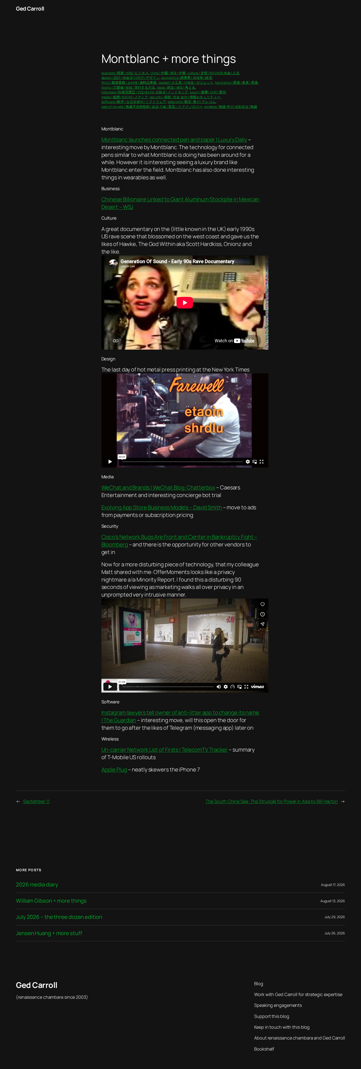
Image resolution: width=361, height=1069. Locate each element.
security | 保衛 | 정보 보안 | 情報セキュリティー (185, 97)
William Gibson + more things (51, 901)
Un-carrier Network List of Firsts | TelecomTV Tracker (164, 749)
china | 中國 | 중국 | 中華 (168, 73)
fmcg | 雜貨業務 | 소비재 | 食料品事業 (129, 82)
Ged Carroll (30, 8)
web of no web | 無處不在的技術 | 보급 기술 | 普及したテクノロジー (152, 106)
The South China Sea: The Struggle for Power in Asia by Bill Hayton (272, 801)
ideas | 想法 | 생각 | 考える (176, 87)
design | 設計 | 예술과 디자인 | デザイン (130, 77)
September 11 (36, 801)
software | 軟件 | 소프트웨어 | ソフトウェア (133, 101)
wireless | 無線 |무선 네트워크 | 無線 (230, 106)
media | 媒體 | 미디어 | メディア (124, 97)
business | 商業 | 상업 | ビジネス (125, 73)
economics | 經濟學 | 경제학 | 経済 (186, 77)
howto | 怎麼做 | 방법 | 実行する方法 (128, 87)
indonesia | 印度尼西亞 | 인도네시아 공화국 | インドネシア (144, 92)
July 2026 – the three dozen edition (59, 917)
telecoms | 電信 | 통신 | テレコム (191, 101)
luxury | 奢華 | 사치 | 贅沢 (208, 92)
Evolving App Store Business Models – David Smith (161, 507)
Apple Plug (114, 769)
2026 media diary (37, 885)
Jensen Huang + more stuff (49, 933)
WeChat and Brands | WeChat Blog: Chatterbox (158, 487)
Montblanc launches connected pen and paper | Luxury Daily (174, 139)
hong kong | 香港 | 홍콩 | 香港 (236, 82)
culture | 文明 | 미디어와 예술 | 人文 (213, 73)
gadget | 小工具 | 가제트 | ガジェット (185, 82)
